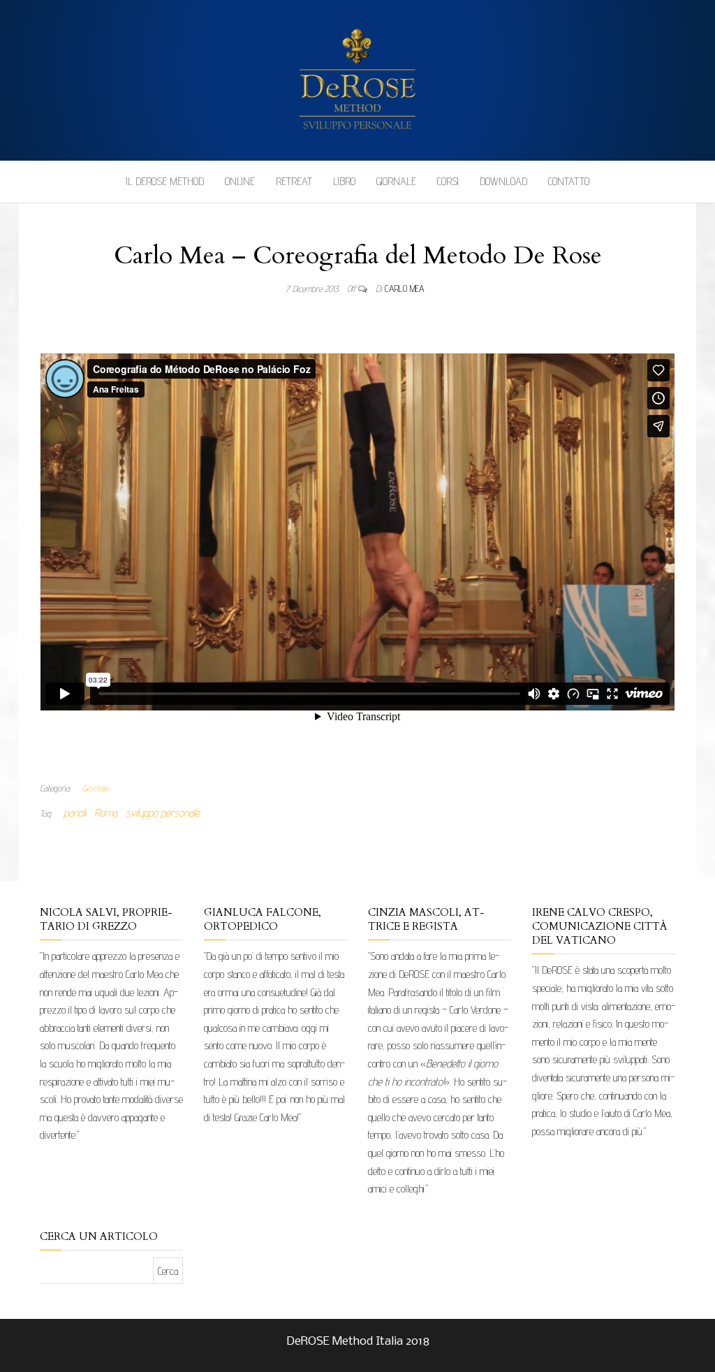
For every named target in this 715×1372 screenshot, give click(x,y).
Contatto (568, 181)
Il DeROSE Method (165, 181)
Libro (344, 181)
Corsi (448, 181)
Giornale (396, 181)
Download (503, 181)
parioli (75, 812)
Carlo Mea (405, 288)
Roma (105, 812)
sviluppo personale (163, 812)
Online (240, 181)
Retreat (294, 181)
